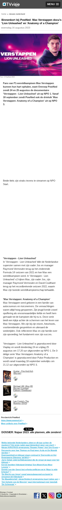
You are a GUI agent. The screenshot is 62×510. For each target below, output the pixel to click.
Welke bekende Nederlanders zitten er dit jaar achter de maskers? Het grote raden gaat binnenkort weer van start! (27, 444)
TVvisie (59, 495)
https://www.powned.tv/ (11, 420)
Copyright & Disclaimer (18, 494)
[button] (53, 4)
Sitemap (3, 492)
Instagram (52, 495)
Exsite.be (5, 494)
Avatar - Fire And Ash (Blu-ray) (23, 372)
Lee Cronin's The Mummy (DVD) (21, 402)
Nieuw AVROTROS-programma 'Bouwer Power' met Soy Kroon (29, 447)
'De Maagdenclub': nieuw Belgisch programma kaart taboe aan (29, 479)
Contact (10, 492)
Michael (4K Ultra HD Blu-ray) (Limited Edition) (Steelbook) (23, 388)
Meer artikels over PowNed (13, 423)
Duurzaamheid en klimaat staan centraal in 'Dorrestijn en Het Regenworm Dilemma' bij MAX (28, 456)
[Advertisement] (31, 144)
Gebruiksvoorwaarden (8, 496)
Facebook (37, 495)
